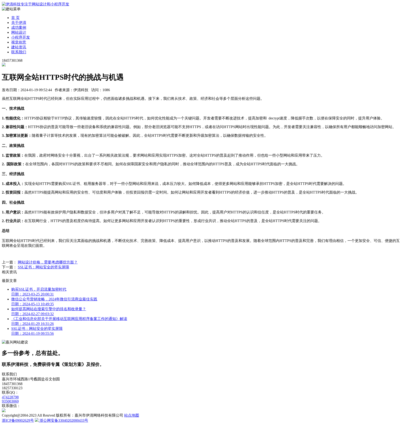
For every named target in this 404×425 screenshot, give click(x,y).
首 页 (15, 18)
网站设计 (18, 32)
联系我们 (18, 52)
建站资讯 (18, 47)
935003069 (10, 401)
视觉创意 (18, 42)
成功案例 (18, 27)
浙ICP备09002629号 (18, 420)
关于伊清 (18, 23)
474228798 (10, 397)
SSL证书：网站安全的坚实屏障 (43, 267)
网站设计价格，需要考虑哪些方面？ (48, 262)
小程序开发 (20, 37)
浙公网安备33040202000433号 (63, 420)
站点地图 (131, 415)
